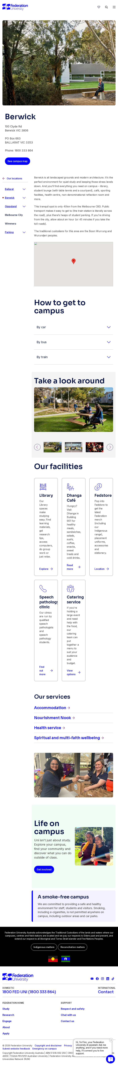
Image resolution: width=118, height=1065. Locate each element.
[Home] (15, 7)
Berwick (9, 197)
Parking (9, 232)
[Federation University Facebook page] (97, 978)
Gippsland (11, 206)
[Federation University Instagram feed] (102, 978)
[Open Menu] (114, 7)
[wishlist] (98, 7)
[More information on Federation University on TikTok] (113, 978)
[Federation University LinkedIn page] (107, 978)
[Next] (110, 447)
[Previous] (37, 447)
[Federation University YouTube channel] (92, 978)
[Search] (106, 7)
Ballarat (9, 189)
